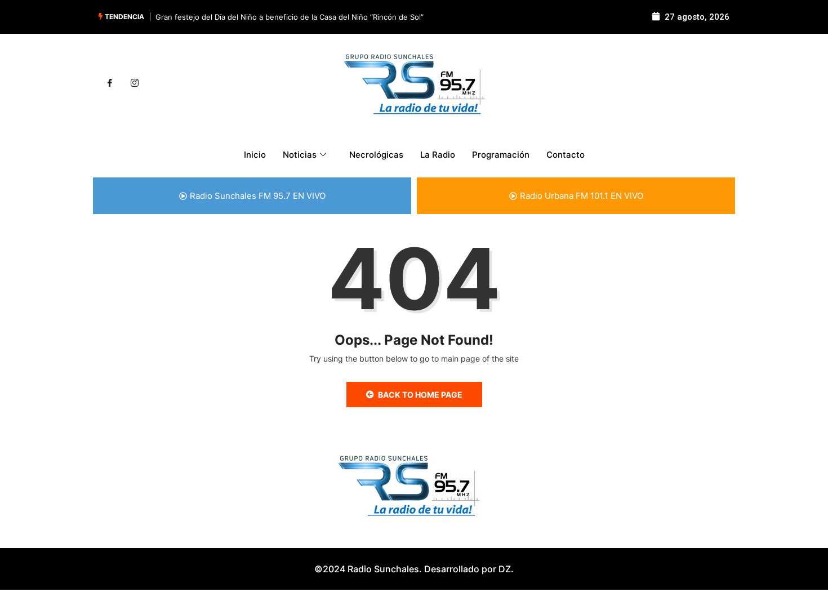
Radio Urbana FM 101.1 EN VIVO (581, 195)
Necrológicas (376, 154)
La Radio (437, 154)
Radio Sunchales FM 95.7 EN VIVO (258, 195)
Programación (500, 154)
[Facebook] (109, 83)
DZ (504, 569)
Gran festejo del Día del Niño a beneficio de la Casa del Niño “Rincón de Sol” (289, 16)
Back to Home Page (420, 394)
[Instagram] (134, 83)
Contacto (565, 154)
